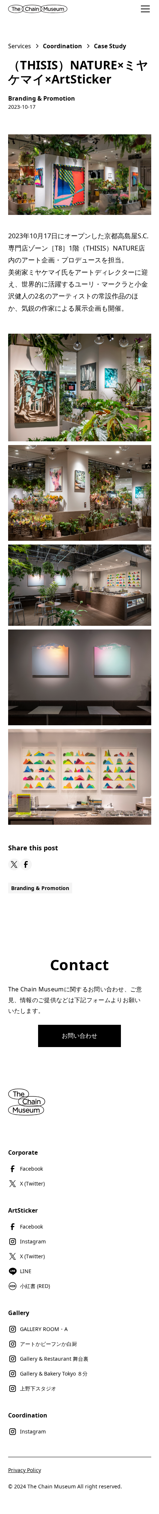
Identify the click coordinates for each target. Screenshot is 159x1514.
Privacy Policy (24, 1470)
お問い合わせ (79, 1036)
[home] (45, 9)
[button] (143, 9)
